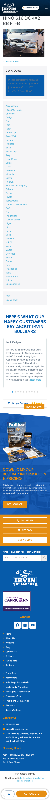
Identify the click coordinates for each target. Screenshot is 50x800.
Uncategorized (13, 284)
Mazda (9, 166)
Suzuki (9, 193)
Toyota (9, 197)
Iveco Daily (11, 151)
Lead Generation (25, 781)
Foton (8, 129)
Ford (8, 125)
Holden (9, 140)
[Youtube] (32, 625)
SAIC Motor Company (16, 185)
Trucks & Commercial (16, 204)
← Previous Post (11, 61)
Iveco (8, 235)
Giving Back (12, 300)
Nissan (9, 178)
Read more (35, 380)
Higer (8, 223)
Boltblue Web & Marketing (32, 778)
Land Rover (11, 159)
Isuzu (8, 147)
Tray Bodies (11, 269)
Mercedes (10, 170)
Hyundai (10, 144)
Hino (8, 227)
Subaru (9, 189)
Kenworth (10, 238)
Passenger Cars (14, 110)
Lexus (9, 163)
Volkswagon (12, 201)
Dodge (9, 117)
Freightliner (11, 216)
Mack (8, 246)
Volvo (8, 273)
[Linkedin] (25, 625)
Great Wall (11, 136)
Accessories (12, 106)
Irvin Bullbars (21, 774)
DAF (8, 208)
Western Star (12, 276)
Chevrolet (10, 114)
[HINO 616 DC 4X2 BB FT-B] (23, 43)
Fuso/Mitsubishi (13, 219)
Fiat (7, 121)
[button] (46, 7)
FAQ (8, 296)
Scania (9, 261)
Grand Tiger (11, 132)
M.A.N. (9, 242)
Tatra (8, 265)
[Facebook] (17, 625)
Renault (9, 182)
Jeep (8, 155)
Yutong (9, 280)
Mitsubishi (11, 174)
